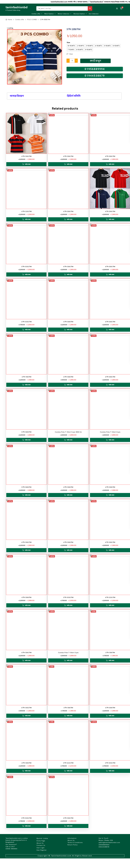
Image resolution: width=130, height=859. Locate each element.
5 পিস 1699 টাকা (26, 432)
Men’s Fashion (49, 14)
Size (68, 42)
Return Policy (73, 845)
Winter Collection (63, 14)
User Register (42, 850)
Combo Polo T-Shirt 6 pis (110, 432)
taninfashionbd (17, 7)
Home (10, 20)
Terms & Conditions (75, 842)
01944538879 (95, 75)
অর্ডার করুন (28, 164)
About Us (40, 843)
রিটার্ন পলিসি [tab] (73, 96)
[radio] (71, 45)
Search (90, 8)
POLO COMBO (32, 20)
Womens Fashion (79, 14)
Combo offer (36, 14)
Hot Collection (94, 14)
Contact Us (41, 845)
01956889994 (95, 69)
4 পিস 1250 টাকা (26, 211)
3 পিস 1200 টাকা (68, 763)
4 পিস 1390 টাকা (26, 156)
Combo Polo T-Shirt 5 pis (68, 652)
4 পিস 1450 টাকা (26, 708)
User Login (40, 848)
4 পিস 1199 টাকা (26, 377)
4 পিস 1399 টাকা (68, 322)
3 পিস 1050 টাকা (26, 267)
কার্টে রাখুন (95, 61)
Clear (71, 54)
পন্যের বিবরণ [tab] (17, 96)
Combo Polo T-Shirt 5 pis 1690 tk (68, 432)
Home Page (41, 841)
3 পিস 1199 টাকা (110, 652)
